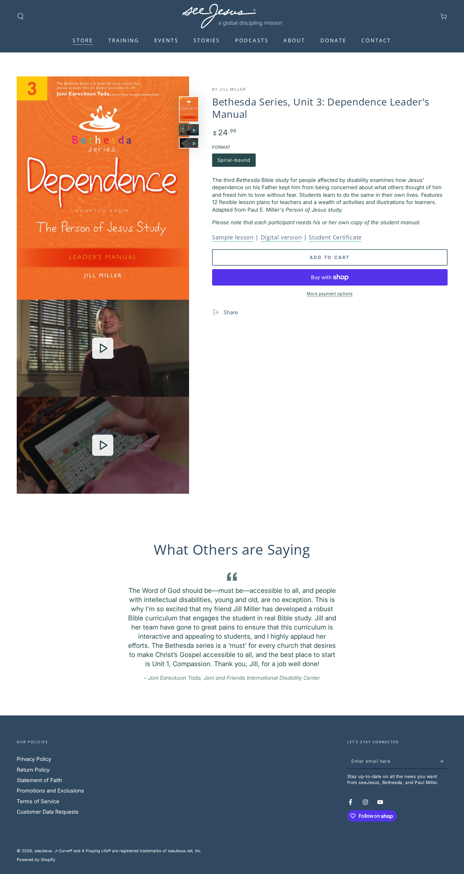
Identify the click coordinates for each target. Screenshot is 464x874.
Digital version (281, 237)
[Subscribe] (443, 761)
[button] (20, 16)
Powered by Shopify (36, 859)
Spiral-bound (234, 162)
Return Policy (33, 770)
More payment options (330, 293)
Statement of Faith (39, 780)
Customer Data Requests (48, 812)
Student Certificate (335, 237)
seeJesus (43, 850)
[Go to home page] (232, 16)
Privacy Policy (34, 759)
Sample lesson (233, 237)
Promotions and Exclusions (50, 790)
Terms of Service (38, 801)
